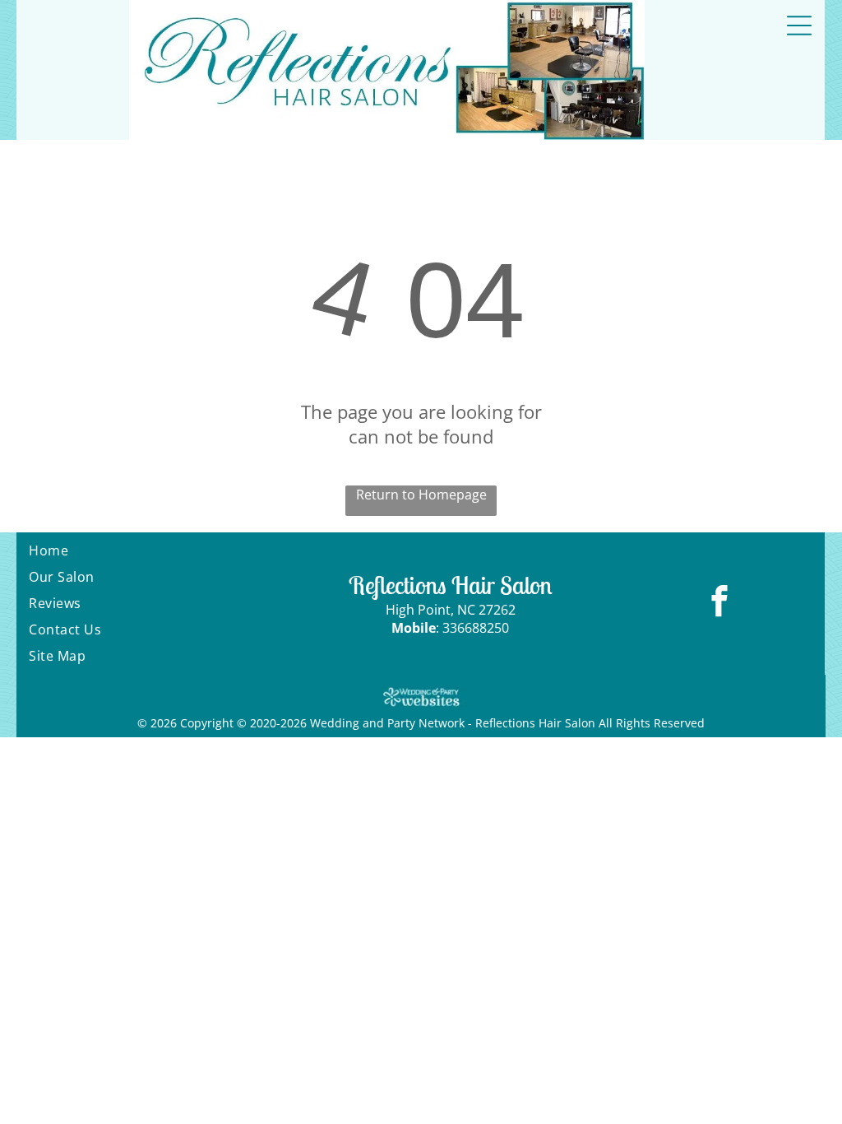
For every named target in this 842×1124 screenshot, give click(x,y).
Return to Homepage (421, 494)
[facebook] (719, 603)
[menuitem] (151, 550)
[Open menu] (799, 25)
